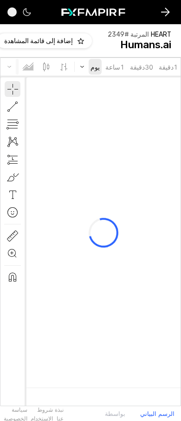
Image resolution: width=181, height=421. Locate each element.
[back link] (165, 12)
